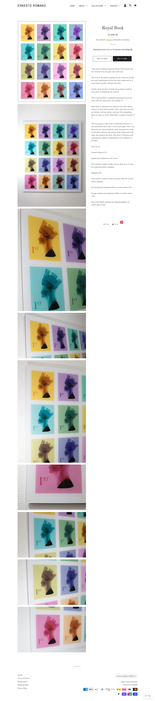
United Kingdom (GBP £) (125, 676)
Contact (114, 6)
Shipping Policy (23, 685)
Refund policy (22, 681)
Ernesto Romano (32, 6)
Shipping (109, 40)
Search (20, 675)
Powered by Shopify (130, 685)
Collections (98, 6)
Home (72, 6)
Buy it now (122, 59)
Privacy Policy (22, 688)
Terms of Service (24, 678)
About (82, 6)
